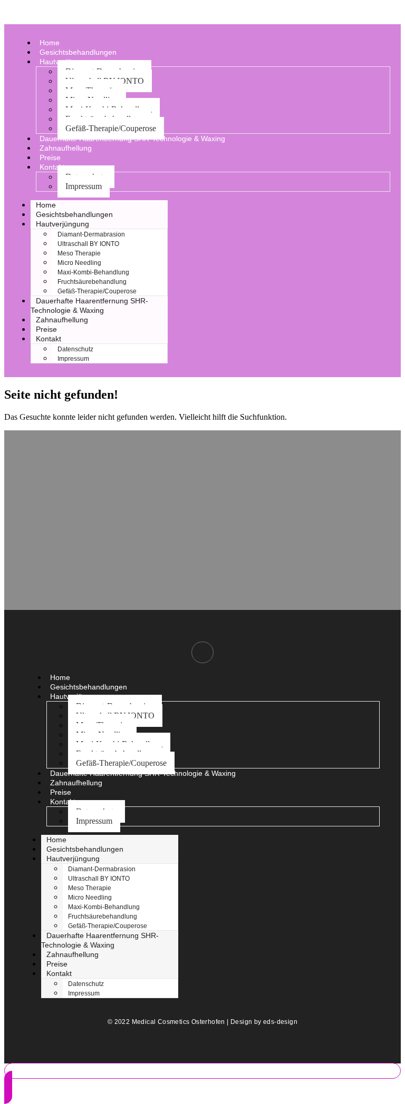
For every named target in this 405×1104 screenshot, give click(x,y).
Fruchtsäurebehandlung (92, 281)
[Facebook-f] (202, 653)
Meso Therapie (79, 253)
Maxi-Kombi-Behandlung (93, 272)
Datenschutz (75, 349)
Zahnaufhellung (66, 148)
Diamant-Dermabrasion (91, 234)
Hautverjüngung (62, 224)
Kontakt (52, 167)
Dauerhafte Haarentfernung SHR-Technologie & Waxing (132, 138)
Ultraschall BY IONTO (88, 244)
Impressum (83, 186)
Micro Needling (79, 263)
